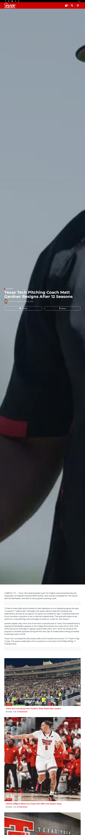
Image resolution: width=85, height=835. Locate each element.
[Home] (7, 5)
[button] (23, 308)
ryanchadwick (23, 712)
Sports (9, 289)
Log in (79, 1)
